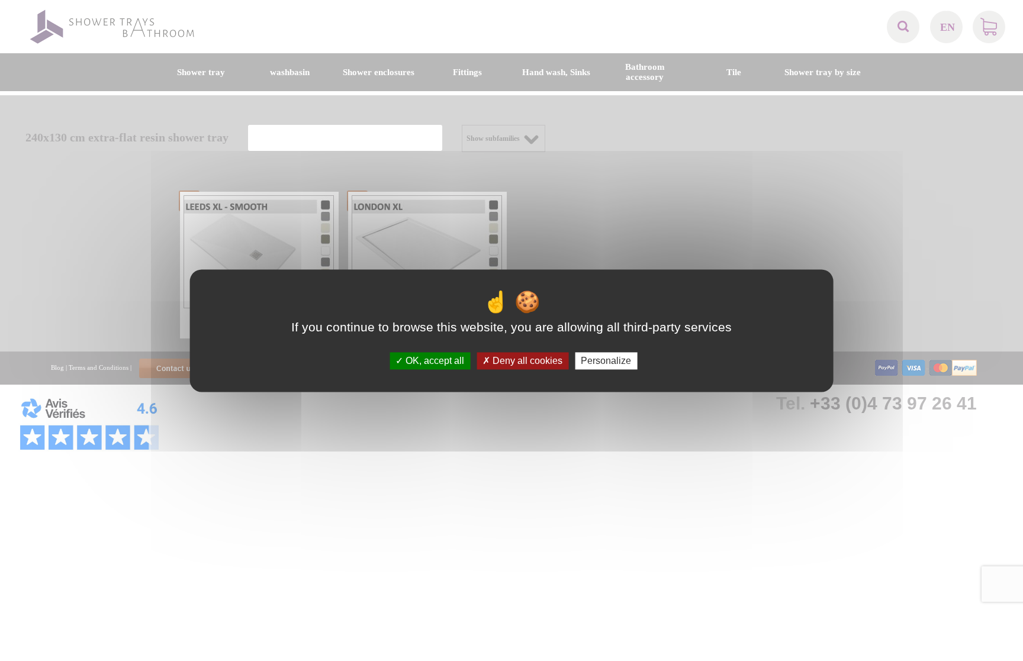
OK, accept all (433, 361)
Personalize (606, 361)
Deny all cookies (526, 361)
